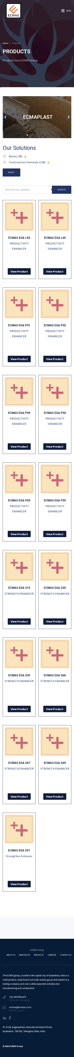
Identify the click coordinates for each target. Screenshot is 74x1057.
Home (5, 43)
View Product (19, 271)
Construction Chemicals (27, 162)
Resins (15, 156)
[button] (17, 135)
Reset (11, 172)
